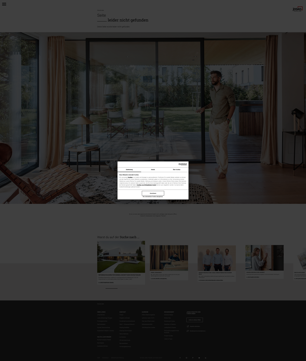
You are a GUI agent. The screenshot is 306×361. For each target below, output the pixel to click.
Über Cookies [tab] (176, 169)
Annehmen (153, 193)
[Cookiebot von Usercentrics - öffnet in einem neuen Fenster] (180, 164)
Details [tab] (153, 169)
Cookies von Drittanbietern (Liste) (146, 185)
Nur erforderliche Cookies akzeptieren (153, 196)
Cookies (130, 177)
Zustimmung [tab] (129, 169)
